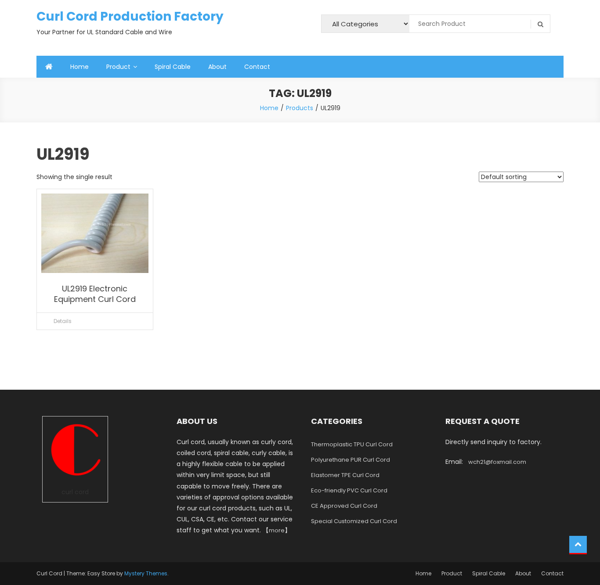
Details (63, 321)
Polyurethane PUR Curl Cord (350, 460)
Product (118, 66)
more (277, 530)
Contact (257, 66)
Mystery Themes (145, 573)
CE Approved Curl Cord (344, 506)
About (217, 66)
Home (79, 66)
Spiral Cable (173, 66)
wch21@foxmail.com (497, 462)
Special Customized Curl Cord (354, 521)
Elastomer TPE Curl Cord (345, 475)
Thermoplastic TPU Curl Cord (352, 444)
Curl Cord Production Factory (130, 16)
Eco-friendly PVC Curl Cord (349, 490)
